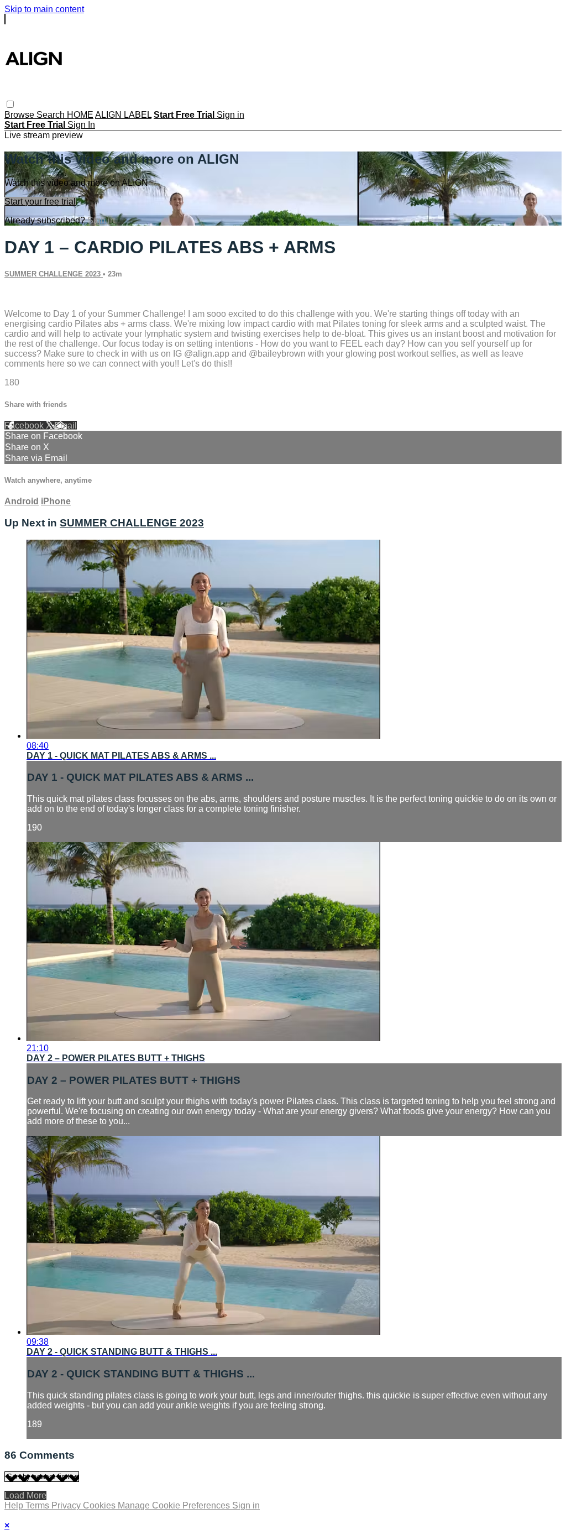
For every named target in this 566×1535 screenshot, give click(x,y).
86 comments (30, 295)
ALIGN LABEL (123, 114)
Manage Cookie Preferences (175, 1505)
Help (14, 1505)
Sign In (81, 124)
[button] (10, 104)
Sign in (230, 114)
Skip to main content (44, 9)
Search (51, 114)
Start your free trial (40, 201)
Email (65, 425)
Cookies (100, 1505)
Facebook (25, 425)
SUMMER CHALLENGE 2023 (53, 274)
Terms (38, 1505)
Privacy (67, 1505)
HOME (80, 114)
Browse (20, 114)
